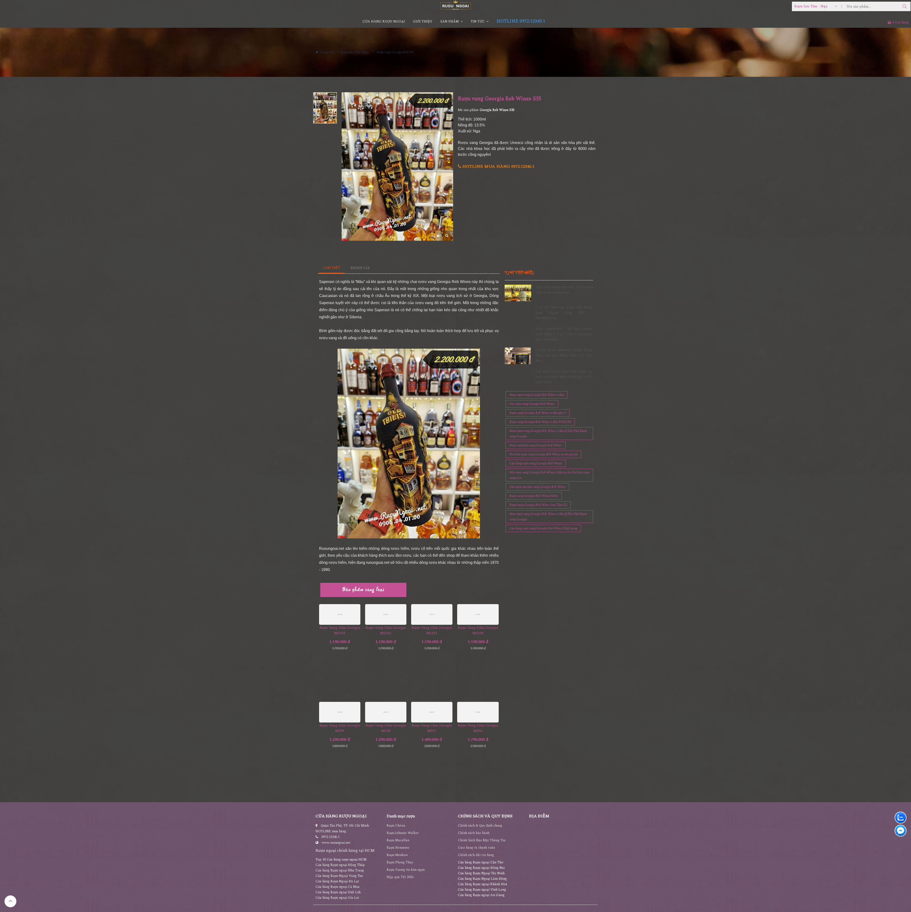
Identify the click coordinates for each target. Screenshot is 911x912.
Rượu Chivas (396, 825)
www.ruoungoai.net (336, 842)
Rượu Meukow (397, 854)
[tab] (332, 268)
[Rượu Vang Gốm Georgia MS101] (431, 614)
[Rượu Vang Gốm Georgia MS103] (339, 614)
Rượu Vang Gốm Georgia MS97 (432, 728)
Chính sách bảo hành (473, 832)
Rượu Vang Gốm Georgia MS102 (386, 630)
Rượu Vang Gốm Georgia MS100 (478, 630)
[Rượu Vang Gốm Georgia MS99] (339, 712)
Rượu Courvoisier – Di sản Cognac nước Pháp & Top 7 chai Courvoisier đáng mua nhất (563, 334)
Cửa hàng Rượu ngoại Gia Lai (337, 897)
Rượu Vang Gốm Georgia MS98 (386, 728)
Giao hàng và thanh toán (476, 847)
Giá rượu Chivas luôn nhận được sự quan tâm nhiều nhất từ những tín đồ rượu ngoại (563, 376)
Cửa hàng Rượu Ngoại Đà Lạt (337, 881)
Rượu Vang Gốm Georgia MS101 (432, 630)
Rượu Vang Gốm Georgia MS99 (340, 728)
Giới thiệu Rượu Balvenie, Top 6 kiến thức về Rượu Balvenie (564, 290)
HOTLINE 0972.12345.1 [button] (521, 21)
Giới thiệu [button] (422, 21)
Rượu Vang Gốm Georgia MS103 (340, 630)
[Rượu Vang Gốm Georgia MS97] (431, 712)
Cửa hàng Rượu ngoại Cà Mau (337, 886)
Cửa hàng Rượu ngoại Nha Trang (340, 870)
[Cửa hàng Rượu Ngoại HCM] (455, 5)
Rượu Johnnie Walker (403, 832)
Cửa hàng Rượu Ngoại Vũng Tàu (339, 875)
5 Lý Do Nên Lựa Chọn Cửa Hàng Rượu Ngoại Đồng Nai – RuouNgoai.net (563, 312)
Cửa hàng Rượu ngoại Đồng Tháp (340, 864)
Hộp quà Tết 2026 (400, 877)
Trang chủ (326, 52)
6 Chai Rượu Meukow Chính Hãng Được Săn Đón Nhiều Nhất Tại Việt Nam (563, 355)
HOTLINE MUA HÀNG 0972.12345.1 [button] (498, 166)
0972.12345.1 (330, 836)
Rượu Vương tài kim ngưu (406, 869)
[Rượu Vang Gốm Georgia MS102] (385, 614)
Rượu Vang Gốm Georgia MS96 (478, 728)
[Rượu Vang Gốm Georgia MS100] (477, 614)
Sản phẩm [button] (450, 21)
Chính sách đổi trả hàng (476, 854)
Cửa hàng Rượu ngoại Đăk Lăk (338, 892)
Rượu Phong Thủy (400, 862)
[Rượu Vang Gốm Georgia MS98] (385, 712)
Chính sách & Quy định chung (480, 825)
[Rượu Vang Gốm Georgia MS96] (477, 712)
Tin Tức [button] (478, 21)
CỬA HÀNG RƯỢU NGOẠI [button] (384, 21)
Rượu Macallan (398, 840)
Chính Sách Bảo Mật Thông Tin (481, 840)
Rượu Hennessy (398, 847)
